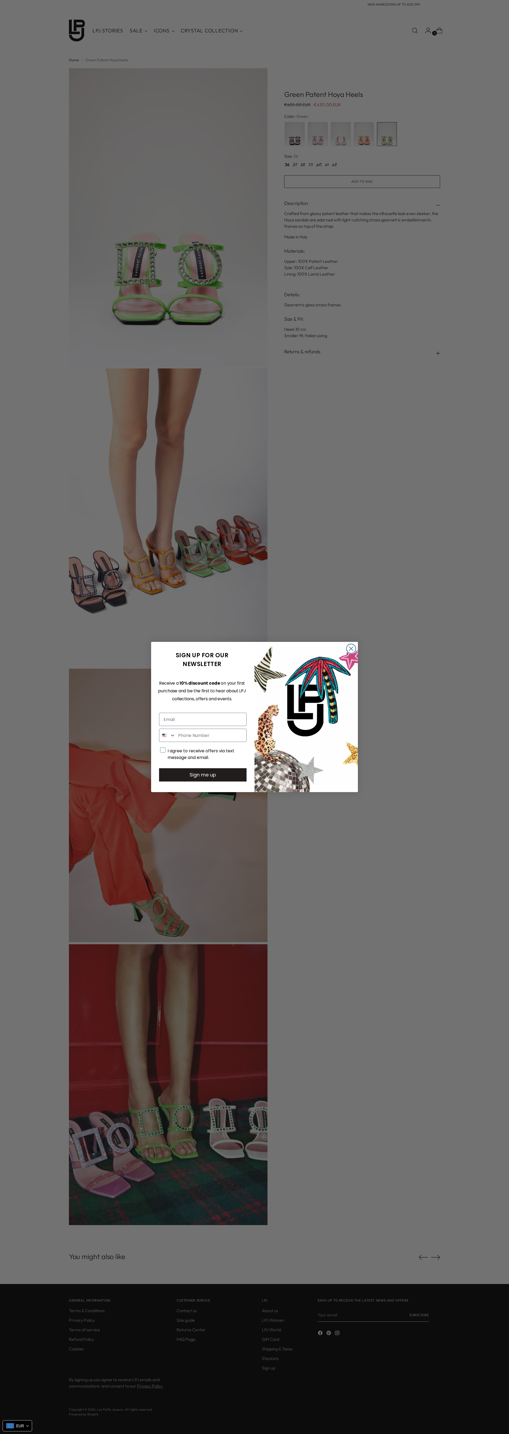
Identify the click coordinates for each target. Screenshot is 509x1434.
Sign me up (203, 774)
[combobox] (167, 735)
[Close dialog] (351, 648)
